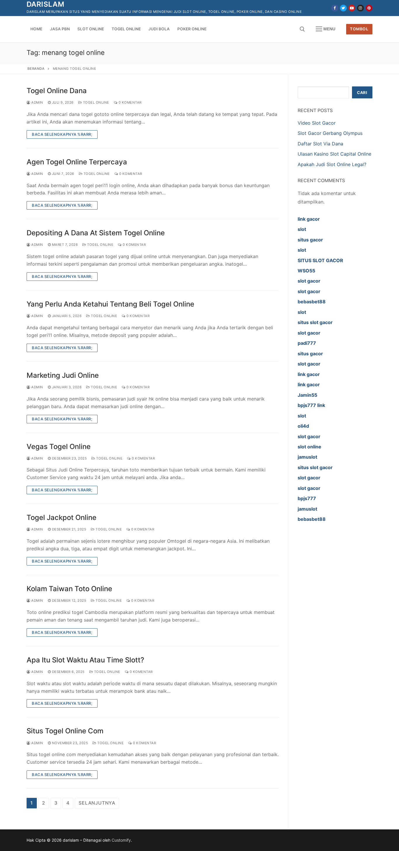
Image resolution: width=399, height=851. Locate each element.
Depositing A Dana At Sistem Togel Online (96, 233)
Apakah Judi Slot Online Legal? (332, 164)
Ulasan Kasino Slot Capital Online (334, 154)
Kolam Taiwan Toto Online (69, 588)
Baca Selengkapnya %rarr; (62, 134)
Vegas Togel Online (59, 446)
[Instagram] (360, 8)
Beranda (36, 69)
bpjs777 (307, 498)
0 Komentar (129, 102)
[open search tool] (302, 29)
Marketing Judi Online (63, 375)
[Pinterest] (369, 8)
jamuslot (307, 457)
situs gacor (310, 240)
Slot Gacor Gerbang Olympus (330, 133)
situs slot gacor (315, 322)
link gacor (309, 219)
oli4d (303, 426)
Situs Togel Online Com (65, 731)
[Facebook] (334, 8)
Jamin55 (307, 395)
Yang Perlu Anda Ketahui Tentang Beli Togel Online (110, 304)
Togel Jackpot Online (61, 517)
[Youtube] (351, 8)
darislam (45, 4)
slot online (309, 447)
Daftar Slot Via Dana (320, 144)
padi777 (307, 343)
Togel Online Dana (57, 90)
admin (36, 102)
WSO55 (306, 271)
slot (302, 229)
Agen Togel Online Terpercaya (77, 162)
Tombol (359, 29)
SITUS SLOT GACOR (320, 260)
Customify (121, 840)
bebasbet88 (312, 301)
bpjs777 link (311, 405)
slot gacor (309, 281)
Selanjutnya (97, 803)
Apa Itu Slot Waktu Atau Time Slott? (85, 660)
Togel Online (95, 102)
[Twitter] (343, 8)
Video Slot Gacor (317, 123)
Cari (362, 92)
